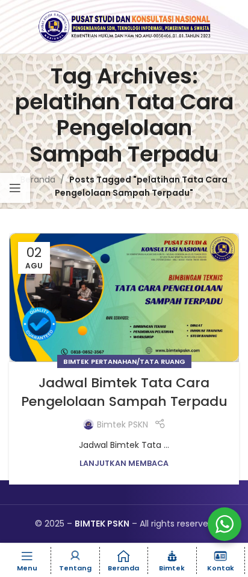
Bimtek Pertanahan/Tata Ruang (124, 361)
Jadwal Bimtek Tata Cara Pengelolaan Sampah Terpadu (124, 392)
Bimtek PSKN (122, 424)
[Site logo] (124, 26)
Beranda (37, 180)
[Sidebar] (15, 188)
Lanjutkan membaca (124, 463)
